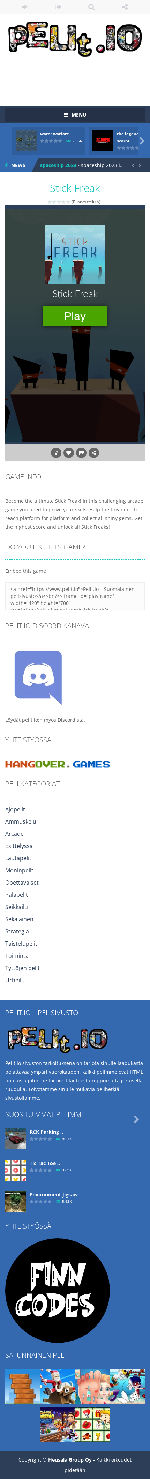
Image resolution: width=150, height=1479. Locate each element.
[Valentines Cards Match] (92, 1424)
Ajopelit (15, 809)
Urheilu (15, 980)
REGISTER (58, 7)
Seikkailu (16, 907)
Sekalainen (19, 919)
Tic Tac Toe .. (45, 1163)
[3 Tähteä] (59, 202)
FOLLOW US (125, 7)
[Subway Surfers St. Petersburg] (57, 1424)
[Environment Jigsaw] (15, 1201)
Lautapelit (18, 858)
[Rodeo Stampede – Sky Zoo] (57, 1385)
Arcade (14, 834)
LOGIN (25, 7)
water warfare (54, 134)
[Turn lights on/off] (56, 453)
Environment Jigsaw (54, 1194)
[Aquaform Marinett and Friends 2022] (127, 1385)
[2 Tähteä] (54, 202)
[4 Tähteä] (63, 202)
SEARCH (91, 7)
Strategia (17, 931)
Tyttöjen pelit (22, 968)
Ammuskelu (20, 821)
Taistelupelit (21, 943)
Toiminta (17, 956)
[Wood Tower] (22, 1385)
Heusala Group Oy (70, 1459)
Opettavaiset (22, 882)
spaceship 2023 (58, 165)
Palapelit (16, 895)
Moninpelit (19, 870)
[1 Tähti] (50, 202)
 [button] (81, 453)
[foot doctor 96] (92, 1385)
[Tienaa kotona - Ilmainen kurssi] (57, 1289)
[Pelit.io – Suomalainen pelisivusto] (75, 37)
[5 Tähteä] (68, 202)
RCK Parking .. (46, 1131)
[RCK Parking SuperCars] (15, 1138)
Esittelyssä (19, 846)
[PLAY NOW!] (26, 140)
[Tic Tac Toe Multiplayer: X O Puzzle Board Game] (15, 1169)
